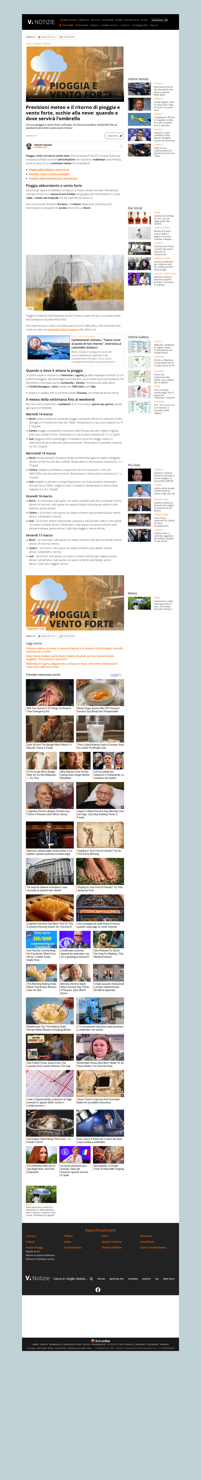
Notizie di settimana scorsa (40, 1259)
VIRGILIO (44, 1344)
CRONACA (83, 20)
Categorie (133, 1279)
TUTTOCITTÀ (112, 1344)
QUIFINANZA (140, 1344)
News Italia (168, 1279)
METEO (47, 43)
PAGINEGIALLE (55, 1344)
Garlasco (95, 25)
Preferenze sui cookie (77, 1348)
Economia (146, 1236)
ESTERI (118, 20)
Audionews (157, 20)
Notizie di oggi (34, 1247)
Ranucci (154, 25)
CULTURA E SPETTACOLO (165, 274)
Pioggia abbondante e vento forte (49, 169)
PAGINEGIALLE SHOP (72, 1344)
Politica (68, 1236)
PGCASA (86, 1344)
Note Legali (41, 1348)
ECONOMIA (108, 20)
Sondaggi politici (140, 25)
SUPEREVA (164, 1344)
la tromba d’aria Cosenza (63, 329)
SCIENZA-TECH (131, 20)
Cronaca (31, 1236)
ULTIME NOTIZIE (68, 20)
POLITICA (95, 20)
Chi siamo (31, 1348)
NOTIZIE (44, 22)
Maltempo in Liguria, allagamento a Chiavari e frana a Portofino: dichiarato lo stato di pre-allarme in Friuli (72, 665)
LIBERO (35, 1344)
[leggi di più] (121, 146)
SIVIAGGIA (129, 1344)
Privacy (51, 1348)
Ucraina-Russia (73, 1247)
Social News (147, 1241)
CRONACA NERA (161, 499)
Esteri (105, 1236)
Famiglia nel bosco (110, 25)
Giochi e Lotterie (112, 1241)
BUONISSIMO (152, 1344)
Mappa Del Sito (116, 1279)
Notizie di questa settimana (40, 1255)
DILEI (121, 1344)
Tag (157, 1279)
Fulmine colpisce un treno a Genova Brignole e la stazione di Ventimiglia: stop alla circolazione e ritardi (74, 650)
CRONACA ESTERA (162, 228)
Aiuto (89, 1348)
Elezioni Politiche (112, 1247)
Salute (67, 1241)
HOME (29, 43)
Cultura (30, 1241)
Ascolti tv (125, 25)
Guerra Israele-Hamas (153, 1247)
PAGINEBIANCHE (98, 1344)
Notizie (41, 1278)
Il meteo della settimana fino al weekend (53, 178)
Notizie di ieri (33, 1251)
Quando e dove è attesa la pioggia (49, 174)
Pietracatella (82, 25)
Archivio (146, 1279)
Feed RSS (101, 1279)
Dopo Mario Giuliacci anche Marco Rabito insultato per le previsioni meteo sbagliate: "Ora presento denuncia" (70, 657)
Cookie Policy (60, 1348)
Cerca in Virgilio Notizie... (70, 1278)
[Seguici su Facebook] (97, 1291)
